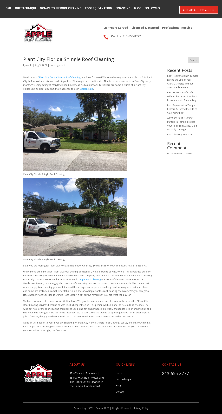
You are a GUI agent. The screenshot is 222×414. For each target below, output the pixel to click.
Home (7, 8)
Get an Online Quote (199, 9)
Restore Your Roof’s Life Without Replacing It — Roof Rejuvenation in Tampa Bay (182, 96)
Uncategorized (57, 65)
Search (193, 60)
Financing (123, 8)
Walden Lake (86, 88)
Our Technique (25, 8)
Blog (137, 8)
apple (29, 65)
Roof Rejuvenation (98, 8)
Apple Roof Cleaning (90, 279)
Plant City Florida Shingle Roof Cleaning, (60, 77)
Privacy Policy (141, 408)
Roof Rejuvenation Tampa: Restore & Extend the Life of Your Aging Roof (182, 109)
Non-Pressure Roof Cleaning (60, 8)
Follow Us (152, 8)
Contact (120, 391)
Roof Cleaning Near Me (179, 134)
